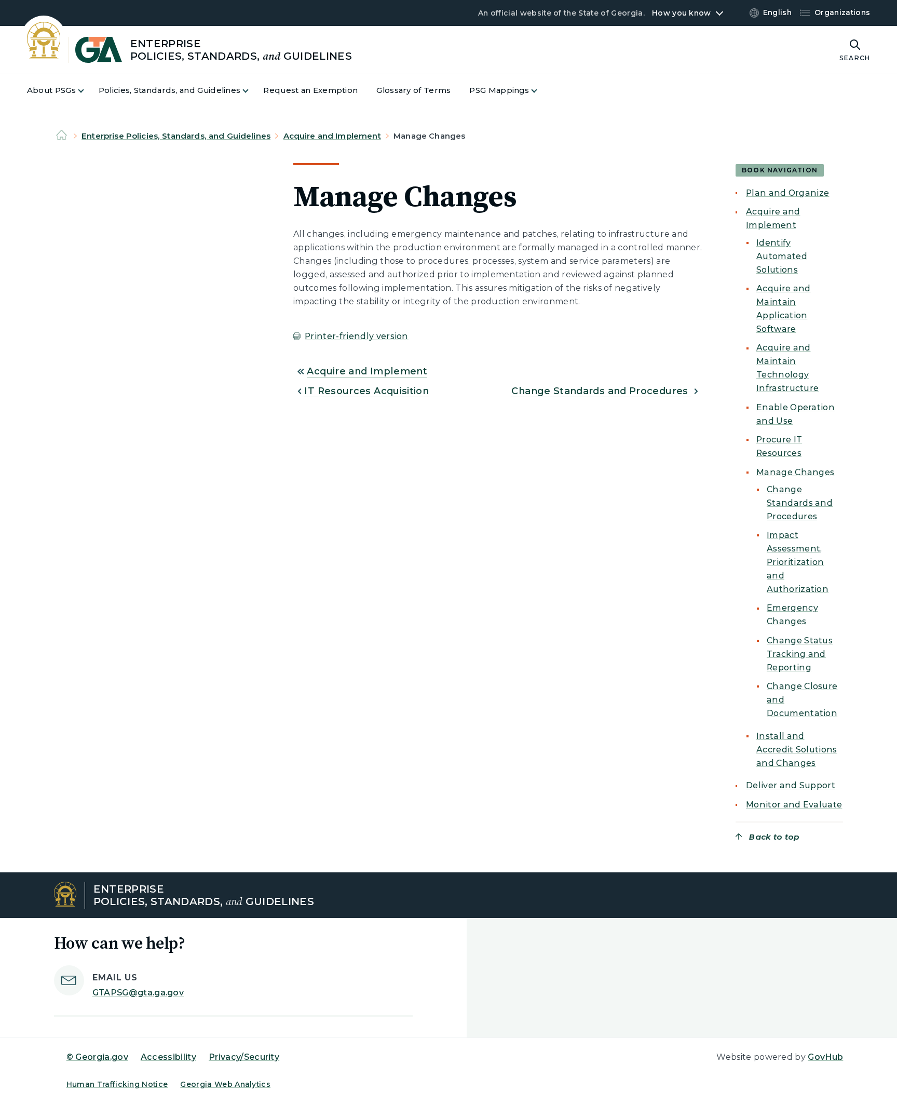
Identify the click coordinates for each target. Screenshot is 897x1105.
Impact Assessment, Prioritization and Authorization (797, 562)
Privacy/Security (244, 1057)
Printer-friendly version (357, 336)
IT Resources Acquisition (366, 391)
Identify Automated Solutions (781, 256)
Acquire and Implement (332, 136)
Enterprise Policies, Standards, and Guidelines (175, 136)
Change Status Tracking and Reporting (800, 654)
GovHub (825, 1057)
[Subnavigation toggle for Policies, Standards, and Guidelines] (251, 90)
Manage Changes (795, 472)
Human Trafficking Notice (117, 1084)
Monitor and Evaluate (794, 805)
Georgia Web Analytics (225, 1084)
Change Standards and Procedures (601, 391)
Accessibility (168, 1057)
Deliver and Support (790, 785)
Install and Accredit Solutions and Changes (796, 749)
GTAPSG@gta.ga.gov (138, 993)
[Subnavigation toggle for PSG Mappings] (540, 90)
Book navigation (780, 170)
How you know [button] (681, 13)
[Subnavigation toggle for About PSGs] (87, 90)
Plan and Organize (787, 193)
